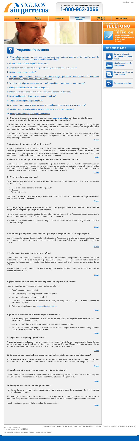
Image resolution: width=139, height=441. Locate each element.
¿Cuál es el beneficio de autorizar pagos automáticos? (32, 96)
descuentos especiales (46, 306)
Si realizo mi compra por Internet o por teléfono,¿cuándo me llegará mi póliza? (43, 68)
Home (17, 18)
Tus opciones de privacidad (126, 426)
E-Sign (76, 426)
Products (59, 18)
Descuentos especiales (123, 83)
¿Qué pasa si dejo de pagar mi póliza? (26, 100)
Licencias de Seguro (109, 426)
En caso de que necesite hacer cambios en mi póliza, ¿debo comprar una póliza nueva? (48, 105)
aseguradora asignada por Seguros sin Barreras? (30, 79)
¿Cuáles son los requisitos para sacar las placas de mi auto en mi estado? (42, 109)
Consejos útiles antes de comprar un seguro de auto (123, 56)
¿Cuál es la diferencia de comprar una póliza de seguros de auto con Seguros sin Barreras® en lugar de (54, 57)
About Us (38, 18)
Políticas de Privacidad (64, 426)
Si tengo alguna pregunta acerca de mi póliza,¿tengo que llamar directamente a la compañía (54, 76)
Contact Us (121, 18)
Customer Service (101, 18)
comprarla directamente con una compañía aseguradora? (34, 59)
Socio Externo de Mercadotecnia (90, 426)
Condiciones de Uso (49, 426)
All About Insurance (80, 18)
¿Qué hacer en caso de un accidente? (123, 64)
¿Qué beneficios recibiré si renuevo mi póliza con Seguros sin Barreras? (40, 92)
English (132, 2)
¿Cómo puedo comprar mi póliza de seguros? (28, 63)
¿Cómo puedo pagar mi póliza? (22, 72)
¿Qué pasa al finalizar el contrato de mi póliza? (29, 87)
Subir (96, 140)
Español (125, 2)
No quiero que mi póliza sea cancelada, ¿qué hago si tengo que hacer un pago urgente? (47, 83)
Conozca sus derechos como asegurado (123, 73)
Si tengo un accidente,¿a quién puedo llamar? (30, 113)
